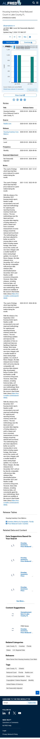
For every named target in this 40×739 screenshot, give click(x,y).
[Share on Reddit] (21, 100)
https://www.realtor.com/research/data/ (11, 296)
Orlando (21, 668)
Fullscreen (31, 90)
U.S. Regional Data (19, 650)
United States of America (14, 684)
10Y (19, 37)
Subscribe (32, 703)
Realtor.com (7, 124)
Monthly (31, 680)
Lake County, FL (11, 646)
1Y (10, 37)
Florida (29, 646)
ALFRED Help (7, 725)
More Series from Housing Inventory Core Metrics (22, 659)
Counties (22, 646)
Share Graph (19, 95)
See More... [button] (20, 601)
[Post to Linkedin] (25, 100)
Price (28, 676)
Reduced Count (11, 672)
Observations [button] (8, 26)
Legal (4, 731)
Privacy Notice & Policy (10, 734)
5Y (14, 37)
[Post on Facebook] (17, 100)
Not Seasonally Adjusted (14, 688)
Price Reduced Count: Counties (18, 524)
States (8, 650)
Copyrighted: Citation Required (16, 680)
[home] (12, 3)
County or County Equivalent (15, 676)
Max (25, 37)
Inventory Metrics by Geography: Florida (20, 522)
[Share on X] (14, 100)
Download (27, 42)
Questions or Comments (10, 722)
